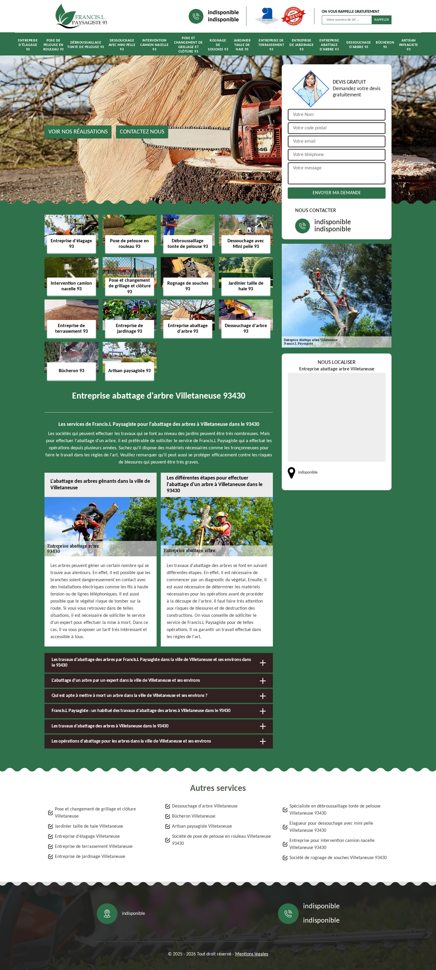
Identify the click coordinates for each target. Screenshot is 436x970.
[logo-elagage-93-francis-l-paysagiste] (81, 16)
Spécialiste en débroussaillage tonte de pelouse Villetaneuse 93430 (335, 810)
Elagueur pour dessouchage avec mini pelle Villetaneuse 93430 (331, 827)
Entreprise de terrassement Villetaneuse (94, 846)
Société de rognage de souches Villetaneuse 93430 (338, 858)
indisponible (223, 13)
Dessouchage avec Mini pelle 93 (122, 45)
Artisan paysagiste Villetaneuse (202, 826)
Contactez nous (142, 132)
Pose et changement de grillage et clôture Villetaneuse (95, 813)
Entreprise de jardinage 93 (301, 45)
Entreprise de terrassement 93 (271, 45)
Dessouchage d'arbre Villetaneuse (205, 806)
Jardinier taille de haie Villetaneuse (89, 826)
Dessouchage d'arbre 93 (358, 45)
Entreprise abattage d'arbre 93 (329, 45)
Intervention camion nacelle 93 (154, 45)
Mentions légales (251, 954)
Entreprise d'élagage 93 (28, 45)
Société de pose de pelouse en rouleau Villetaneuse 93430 (221, 840)
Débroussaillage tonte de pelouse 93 (85, 45)
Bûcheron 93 (385, 45)
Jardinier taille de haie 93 (242, 45)
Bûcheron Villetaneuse (193, 816)
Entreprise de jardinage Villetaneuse (90, 856)
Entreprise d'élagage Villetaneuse (87, 836)
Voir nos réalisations (78, 132)
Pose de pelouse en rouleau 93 (53, 45)
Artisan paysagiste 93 (408, 45)
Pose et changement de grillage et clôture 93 (188, 44)
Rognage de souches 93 (218, 45)
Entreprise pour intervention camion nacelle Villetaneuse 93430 (332, 844)
